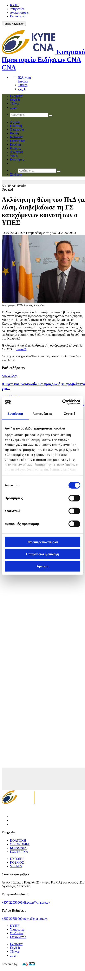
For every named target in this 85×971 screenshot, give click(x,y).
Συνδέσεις (16, 933)
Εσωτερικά (17, 140)
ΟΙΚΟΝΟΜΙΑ (20, 844)
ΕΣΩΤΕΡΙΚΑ (19, 851)
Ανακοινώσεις (19, 12)
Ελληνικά (24, 77)
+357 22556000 (12, 918)
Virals (14, 155)
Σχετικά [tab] (69, 413)
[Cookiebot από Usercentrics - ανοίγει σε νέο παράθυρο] (62, 402)
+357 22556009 (12, 902)
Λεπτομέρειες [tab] (42, 413)
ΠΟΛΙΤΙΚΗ (18, 840)
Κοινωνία (16, 137)
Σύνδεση (21, 349)
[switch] (74, 498)
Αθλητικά (16, 152)
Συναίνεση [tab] (15, 413)
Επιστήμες (17, 159)
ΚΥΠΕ (14, 5)
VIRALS (16, 866)
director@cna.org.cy (36, 902)
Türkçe (22, 85)
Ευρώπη (15, 144)
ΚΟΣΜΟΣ (17, 862)
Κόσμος (15, 148)
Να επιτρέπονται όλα (42, 542)
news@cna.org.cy (35, 918)
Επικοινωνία (18, 16)
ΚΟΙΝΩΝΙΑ (18, 848)
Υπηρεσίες (17, 9)
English (23, 81)
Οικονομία (17, 129)
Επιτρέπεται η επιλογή (42, 554)
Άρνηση (42, 566)
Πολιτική (16, 126)
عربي (22, 89)
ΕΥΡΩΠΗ (17, 858)
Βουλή (14, 133)
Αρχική (15, 122)
